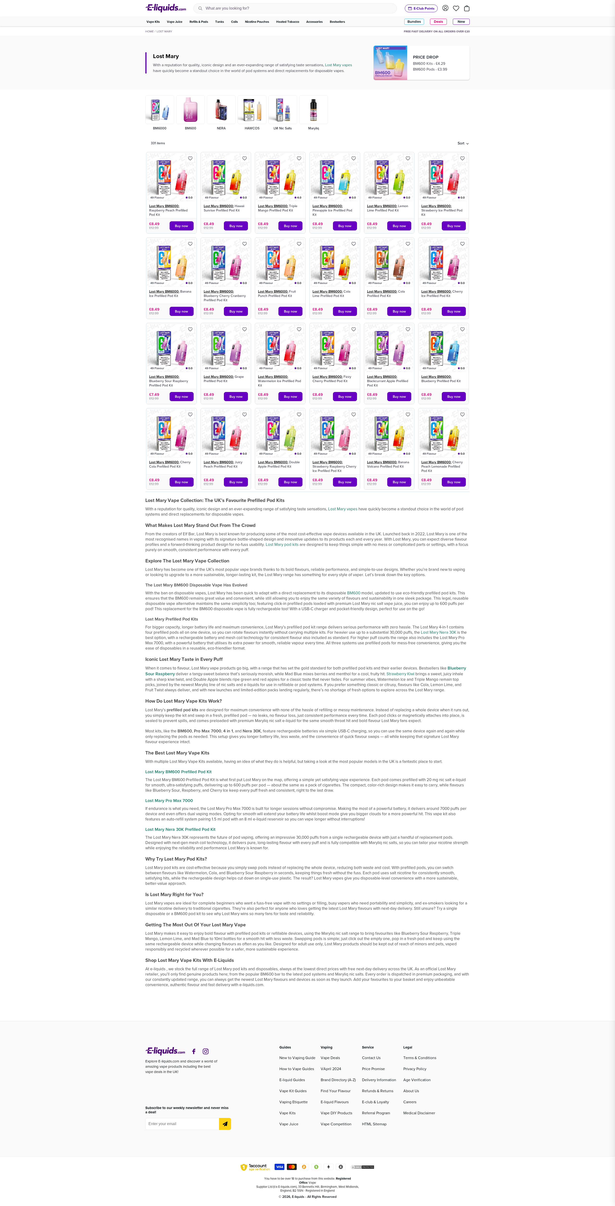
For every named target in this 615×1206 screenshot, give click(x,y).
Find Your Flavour (336, 1090)
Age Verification (417, 1079)
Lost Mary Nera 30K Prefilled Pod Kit (180, 829)
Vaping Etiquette (293, 1101)
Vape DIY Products (336, 1113)
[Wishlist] (456, 8)
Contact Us (371, 1057)
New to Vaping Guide (297, 1057)
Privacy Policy (414, 1068)
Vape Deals (330, 1057)
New (461, 21)
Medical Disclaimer (419, 1113)
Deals (438, 21)
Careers (409, 1101)
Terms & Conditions (419, 1057)
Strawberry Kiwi (401, 674)
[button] (463, 143)
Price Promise (373, 1068)
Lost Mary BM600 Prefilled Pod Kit (179, 772)
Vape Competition (336, 1124)
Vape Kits (287, 1113)
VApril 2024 (331, 1068)
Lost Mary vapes (339, 64)
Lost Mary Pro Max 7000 (169, 800)
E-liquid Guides (292, 1079)
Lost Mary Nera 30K (438, 632)
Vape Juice (288, 1124)
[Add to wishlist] (190, 158)
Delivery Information (379, 1079)
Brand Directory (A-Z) (338, 1079)
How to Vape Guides (296, 1068)
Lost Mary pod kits (282, 544)
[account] (445, 8)
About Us (411, 1090)
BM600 (353, 593)
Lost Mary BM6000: (164, 206)
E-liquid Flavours (335, 1101)
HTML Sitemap (374, 1124)
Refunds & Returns (377, 1090)
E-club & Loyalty (375, 1101)
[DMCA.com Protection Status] (363, 1168)
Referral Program (376, 1113)
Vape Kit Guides (293, 1090)
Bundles (414, 21)
